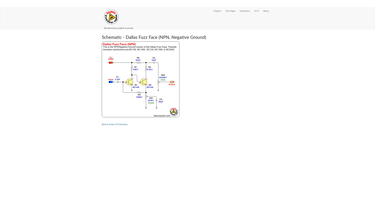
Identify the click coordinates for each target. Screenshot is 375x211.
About (266, 11)
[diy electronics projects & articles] (118, 11)
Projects (217, 11)
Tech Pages (230, 11)
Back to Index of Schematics (115, 125)
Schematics (245, 11)
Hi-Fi (256, 11)
